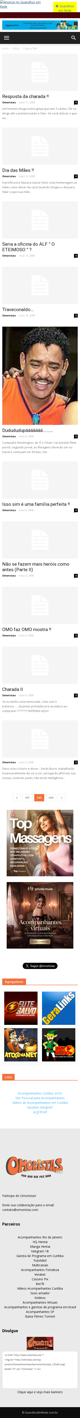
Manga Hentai (40, 1246)
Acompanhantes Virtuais (40, 1302)
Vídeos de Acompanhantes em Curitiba (40, 1102)
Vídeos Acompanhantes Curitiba (40, 1288)
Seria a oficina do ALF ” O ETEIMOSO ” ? (28, 246)
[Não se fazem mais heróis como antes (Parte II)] (40, 540)
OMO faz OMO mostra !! (26, 629)
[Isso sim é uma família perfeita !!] (40, 480)
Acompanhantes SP (40, 1312)
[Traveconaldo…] (40, 285)
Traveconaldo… (18, 309)
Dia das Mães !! (18, 170)
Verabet (40, 1274)
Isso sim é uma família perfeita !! (36, 504)
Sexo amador (40, 1293)
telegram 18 (40, 1251)
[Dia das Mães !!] (40, 146)
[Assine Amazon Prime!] (40, 25)
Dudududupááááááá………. (27, 430)
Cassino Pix (40, 1279)
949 (51, 798)
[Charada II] (40, 665)
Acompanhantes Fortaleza (40, 1270)
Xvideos (40, 1298)
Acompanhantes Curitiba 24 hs (40, 1093)
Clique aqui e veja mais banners (40, 1392)
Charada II (12, 689)
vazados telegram (40, 1107)
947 (27, 798)
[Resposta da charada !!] (40, 72)
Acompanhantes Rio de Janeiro (40, 1237)
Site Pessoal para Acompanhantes (40, 1098)
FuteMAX (40, 1260)
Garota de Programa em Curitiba (40, 1256)
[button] (74, 38)
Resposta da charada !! (25, 96)
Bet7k (40, 1284)
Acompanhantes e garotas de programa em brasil (40, 1307)
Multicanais (40, 1265)
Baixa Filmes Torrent (40, 1316)
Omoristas (9, 102)
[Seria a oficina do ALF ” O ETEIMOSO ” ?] (40, 220)
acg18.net (40, 1112)
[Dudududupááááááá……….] (40, 376)
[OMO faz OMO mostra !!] (40, 605)
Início (5, 48)
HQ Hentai (40, 1242)
